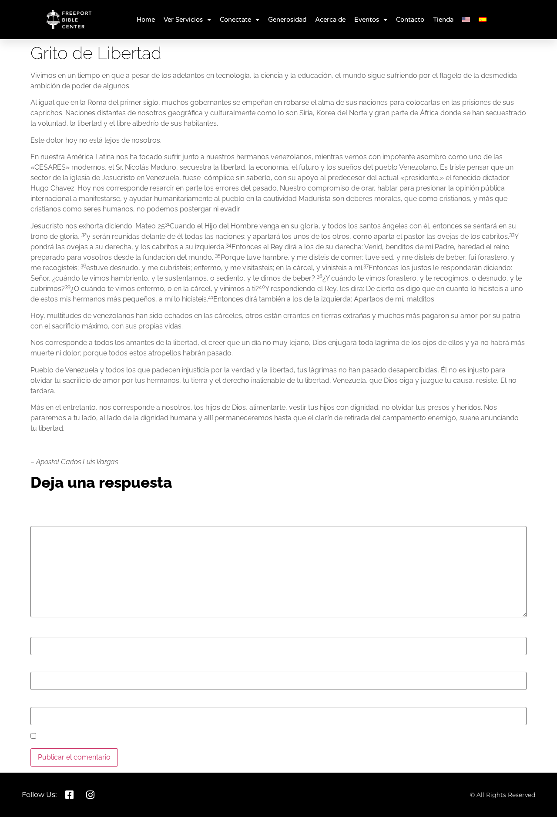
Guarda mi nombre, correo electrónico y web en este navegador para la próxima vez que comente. (197, 736)
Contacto (410, 19)
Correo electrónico (62, 666)
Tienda (443, 19)
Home (146, 19)
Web (38, 702)
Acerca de (330, 19)
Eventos (366, 19)
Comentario (51, 521)
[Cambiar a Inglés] (466, 19)
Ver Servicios (183, 19)
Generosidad (287, 19)
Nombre (45, 632)
